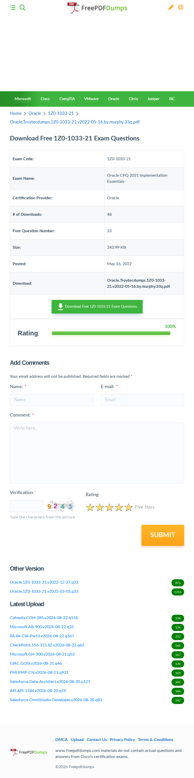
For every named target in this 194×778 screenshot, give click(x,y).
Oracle (113, 99)
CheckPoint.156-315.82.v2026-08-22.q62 (95, 645)
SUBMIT (162, 535)
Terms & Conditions (155, 740)
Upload (77, 740)
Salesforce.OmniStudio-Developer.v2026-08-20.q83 (95, 700)
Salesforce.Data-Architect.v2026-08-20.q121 (95, 682)
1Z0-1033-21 (61, 113)
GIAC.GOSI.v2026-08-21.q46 (95, 663)
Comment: (22, 415)
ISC (172, 99)
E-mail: (109, 387)
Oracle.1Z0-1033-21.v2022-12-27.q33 (95, 582)
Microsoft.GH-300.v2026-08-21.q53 (95, 654)
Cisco (45, 99)
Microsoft (23, 99)
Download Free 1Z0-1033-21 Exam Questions (100, 306)
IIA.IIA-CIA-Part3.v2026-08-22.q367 (95, 636)
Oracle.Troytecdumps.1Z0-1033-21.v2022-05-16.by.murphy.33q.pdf (75, 122)
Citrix (133, 99)
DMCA (61, 740)
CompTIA (67, 99)
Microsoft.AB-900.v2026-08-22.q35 (95, 627)
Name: (18, 387)
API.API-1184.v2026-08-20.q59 (95, 691)
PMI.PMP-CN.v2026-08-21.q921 (95, 673)
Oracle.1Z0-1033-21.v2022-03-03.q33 (95, 591)
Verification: (23, 493)
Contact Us (97, 740)
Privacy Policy (122, 740)
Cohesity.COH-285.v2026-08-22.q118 (95, 618)
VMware (91, 99)
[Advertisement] (97, 53)
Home (15, 113)
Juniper (153, 99)
